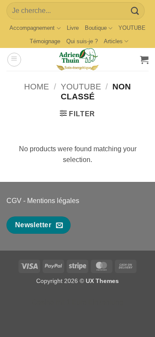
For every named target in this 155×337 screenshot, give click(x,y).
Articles (113, 41)
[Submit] (135, 10)
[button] (14, 60)
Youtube (81, 86)
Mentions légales (53, 200)
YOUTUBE (132, 28)
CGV (14, 200)
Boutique (96, 28)
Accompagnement (32, 28)
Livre (73, 28)
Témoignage (45, 41)
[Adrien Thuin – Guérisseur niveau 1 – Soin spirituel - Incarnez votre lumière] (77, 59)
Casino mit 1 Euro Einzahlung (77, 302)
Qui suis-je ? (82, 41)
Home (36, 86)
